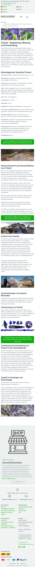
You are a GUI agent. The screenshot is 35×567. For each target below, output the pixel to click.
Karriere (3, 514)
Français (4, 9)
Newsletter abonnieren (7, 525)
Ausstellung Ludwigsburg (8, 510)
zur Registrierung (18, 481)
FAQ (19, 512)
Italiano (20, 9)
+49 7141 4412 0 (7, 5)
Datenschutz (13, 563)
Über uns (3, 507)
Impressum (22, 563)
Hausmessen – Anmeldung (8, 527)
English (20, 6)
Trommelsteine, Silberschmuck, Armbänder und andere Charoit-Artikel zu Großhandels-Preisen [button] (17, 217)
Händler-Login (22, 510)
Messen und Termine (6, 512)
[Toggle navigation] (27, 17)
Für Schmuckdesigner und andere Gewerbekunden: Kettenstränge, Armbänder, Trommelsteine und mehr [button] (17, 141)
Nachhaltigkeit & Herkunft (8, 508)
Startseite (3, 22)
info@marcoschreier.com (28, 544)
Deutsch (4, 6)
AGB (18, 563)
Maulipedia (4, 524)
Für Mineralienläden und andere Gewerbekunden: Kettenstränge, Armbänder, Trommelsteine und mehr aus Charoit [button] (17, 339)
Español (4, 11)
